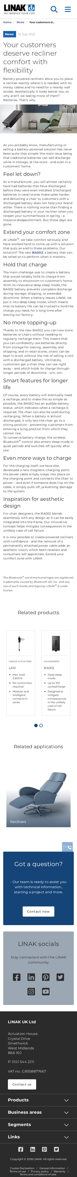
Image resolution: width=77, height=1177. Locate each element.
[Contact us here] (67, 847)
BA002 (37, 252)
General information (52, 1168)
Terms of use (18, 1171)
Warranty (59, 1171)
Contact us (22, 1084)
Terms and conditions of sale (38, 1174)
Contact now (38, 911)
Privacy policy (40, 1171)
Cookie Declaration (22, 1168)
